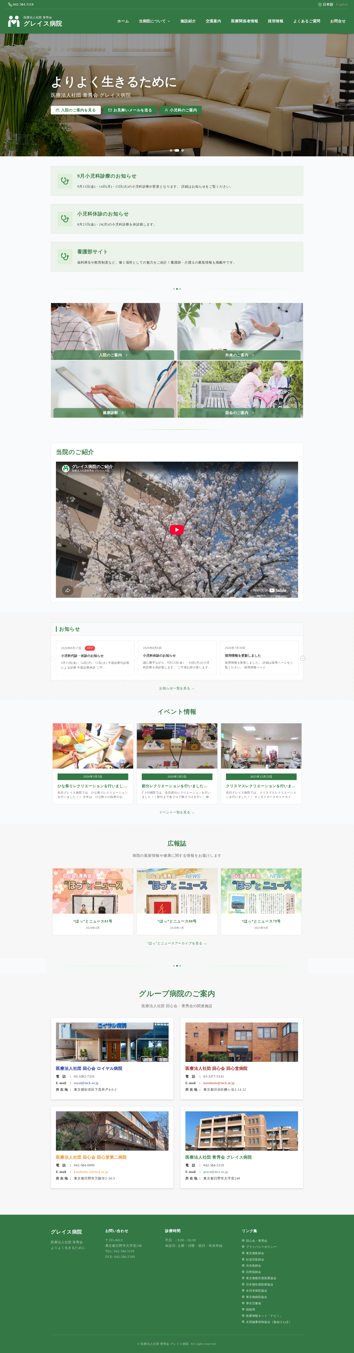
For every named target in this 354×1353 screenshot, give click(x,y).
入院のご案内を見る (78, 110)
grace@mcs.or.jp (215, 1172)
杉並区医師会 (255, 1259)
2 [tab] (175, 150)
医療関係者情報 (244, 21)
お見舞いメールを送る (132, 110)
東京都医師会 (255, 1253)
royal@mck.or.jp (86, 1083)
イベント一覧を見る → (177, 812)
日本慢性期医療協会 (259, 1284)
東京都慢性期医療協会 (261, 1278)
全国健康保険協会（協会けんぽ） (269, 1322)
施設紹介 (188, 21)
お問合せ (338, 21)
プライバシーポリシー (261, 1246)
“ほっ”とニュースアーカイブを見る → (177, 943)
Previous (51, 658)
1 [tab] (171, 150)
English (342, 4)
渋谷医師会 (253, 1265)
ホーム (123, 21)
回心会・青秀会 (256, 1240)
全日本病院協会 (256, 1290)
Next (302, 658)
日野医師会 (253, 1272)
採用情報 (276, 21)
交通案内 (213, 21)
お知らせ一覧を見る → (177, 688)
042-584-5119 (23, 4)
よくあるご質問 (306, 21)
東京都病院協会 (256, 1297)
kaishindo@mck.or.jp (219, 1083)
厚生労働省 (253, 1303)
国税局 (250, 1309)
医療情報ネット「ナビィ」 (264, 1315)
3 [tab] (181, 150)
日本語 (328, 4)
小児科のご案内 (183, 110)
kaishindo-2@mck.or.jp (91, 1172)
